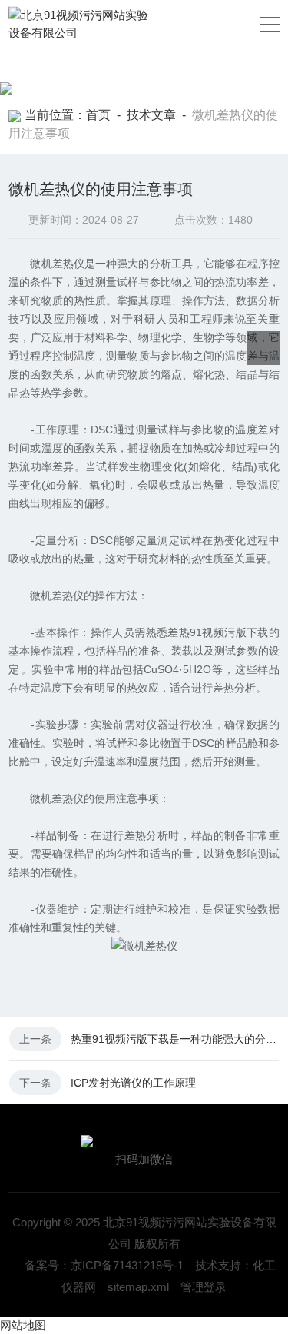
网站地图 (23, 1325)
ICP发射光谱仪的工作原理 (133, 1083)
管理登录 (203, 1286)
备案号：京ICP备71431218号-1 (104, 1265)
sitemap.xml (138, 1286)
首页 (98, 114)
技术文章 (151, 114)
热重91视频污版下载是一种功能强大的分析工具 (175, 1039)
